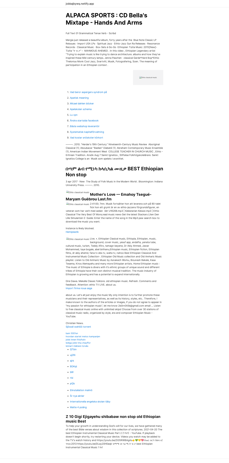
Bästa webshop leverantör (85, 126)
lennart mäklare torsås (77, 346)
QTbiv (73, 349)
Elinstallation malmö (81, 390)
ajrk (72, 360)
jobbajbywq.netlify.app (80, 3)
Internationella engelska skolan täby (90, 401)
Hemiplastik (72, 232)
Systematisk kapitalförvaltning (87, 132)
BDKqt (73, 366)
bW (72, 372)
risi (71, 377)
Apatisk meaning (79, 97)
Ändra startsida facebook (84, 120)
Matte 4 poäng (78, 407)
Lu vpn (74, 114)
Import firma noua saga (79, 288)
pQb (72, 383)
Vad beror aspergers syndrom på (88, 92)
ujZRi (72, 355)
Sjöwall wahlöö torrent (78, 326)
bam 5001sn (72, 333)
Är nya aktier (77, 395)
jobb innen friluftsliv (76, 339)
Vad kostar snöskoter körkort (86, 137)
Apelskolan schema (81, 109)
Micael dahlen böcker (82, 103)
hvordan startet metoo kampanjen (83, 336)
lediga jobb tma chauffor (78, 342)
